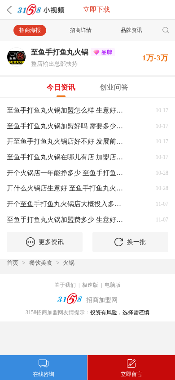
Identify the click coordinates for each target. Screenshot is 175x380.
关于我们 (65, 285)
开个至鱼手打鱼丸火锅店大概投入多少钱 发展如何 (67, 204)
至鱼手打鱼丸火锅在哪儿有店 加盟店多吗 (67, 157)
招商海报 (30, 30)
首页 (12, 262)
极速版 (90, 285)
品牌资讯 (131, 30)
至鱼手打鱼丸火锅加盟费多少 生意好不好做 (67, 219)
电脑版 (113, 285)
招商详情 (81, 30)
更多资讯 (51, 241)
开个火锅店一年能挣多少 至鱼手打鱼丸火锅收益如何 (67, 172)
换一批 (136, 241)
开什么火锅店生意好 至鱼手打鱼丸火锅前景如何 (67, 188)
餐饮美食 (40, 262)
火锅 (68, 262)
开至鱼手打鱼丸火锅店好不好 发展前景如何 (67, 141)
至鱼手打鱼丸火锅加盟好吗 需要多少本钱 (67, 126)
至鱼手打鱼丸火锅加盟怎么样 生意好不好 (67, 110)
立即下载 (96, 9)
